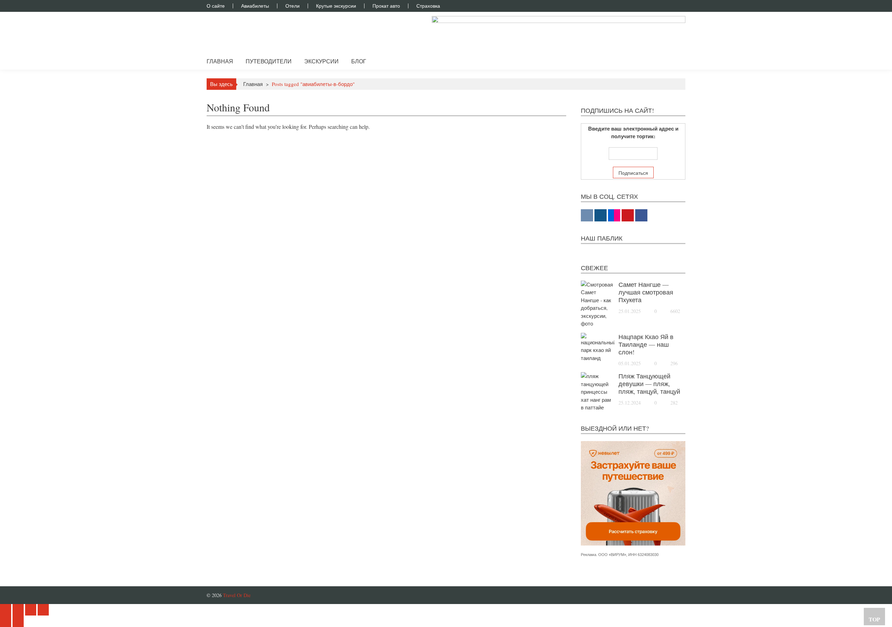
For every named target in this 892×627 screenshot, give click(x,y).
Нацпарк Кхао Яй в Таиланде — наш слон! (646, 344)
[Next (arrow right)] (18, 621)
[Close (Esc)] (5, 610)
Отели (292, 5)
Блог (358, 61)
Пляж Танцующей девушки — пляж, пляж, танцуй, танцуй (649, 383)
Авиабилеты (255, 5)
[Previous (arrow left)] (5, 621)
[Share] (18, 610)
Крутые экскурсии (336, 5)
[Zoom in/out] (43, 610)
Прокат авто (386, 5)
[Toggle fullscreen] (30, 610)
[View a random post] (674, 61)
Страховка (428, 5)
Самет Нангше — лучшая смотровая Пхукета (645, 292)
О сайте (216, 5)
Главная (220, 61)
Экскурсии (321, 61)
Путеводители (269, 61)
